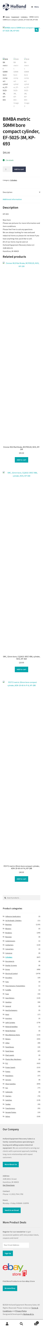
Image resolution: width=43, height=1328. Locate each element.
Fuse (7, 994)
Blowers (8, 928)
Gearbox (8, 1002)
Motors (8, 1039)
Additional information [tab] (12, 199)
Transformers (10, 1108)
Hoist (7, 1014)
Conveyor (8, 953)
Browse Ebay (10, 1288)
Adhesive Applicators (13, 916)
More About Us (11, 1164)
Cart (33, 1322)
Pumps (7, 1071)
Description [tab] (7, 192)
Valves (7, 1116)
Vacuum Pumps (10, 1112)
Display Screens (11, 965)
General (8, 1006)
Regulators (9, 1076)
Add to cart (19, 169)
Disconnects (9, 961)
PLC (6, 1063)
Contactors (9, 945)
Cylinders (24, 17)
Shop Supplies (10, 1084)
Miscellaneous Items (12, 1035)
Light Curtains (10, 1022)
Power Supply (10, 1067)
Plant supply (9, 1055)
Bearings (8, 924)
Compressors (10, 941)
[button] (37, 30)
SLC (6, 1088)
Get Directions (9, 1185)
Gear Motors (9, 998)
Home (7, 17)
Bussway (8, 937)
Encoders (8, 978)
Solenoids (9, 1092)
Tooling (8, 1104)
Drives (7, 969)
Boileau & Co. (28, 1314)
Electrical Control (11, 973)
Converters (9, 949)
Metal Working (10, 1031)
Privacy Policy (21, 1311)
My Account (7, 1324)
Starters (8, 1096)
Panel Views (9, 1051)
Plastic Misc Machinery (13, 1059)
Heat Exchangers (11, 1010)
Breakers (8, 933)
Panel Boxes (9, 1047)
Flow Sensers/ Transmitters (15, 986)
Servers (8, 1080)
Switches (8, 1100)
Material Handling (11, 1027)
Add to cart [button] (21, 460)
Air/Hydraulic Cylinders (13, 920)
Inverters (8, 1018)
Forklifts (8, 990)
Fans (7, 982)
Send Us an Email (12, 1210)
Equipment (15, 17)
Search (21, 1324)
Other (7, 1043)
